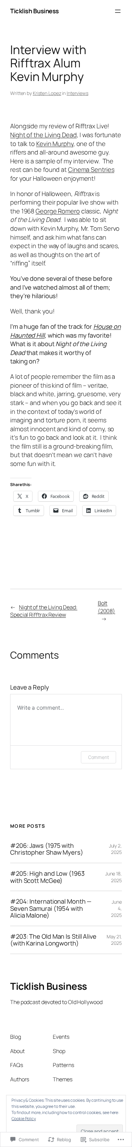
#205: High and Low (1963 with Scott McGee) (47, 877)
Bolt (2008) (106, 607)
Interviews (77, 93)
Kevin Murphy (54, 144)
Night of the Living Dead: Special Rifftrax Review (43, 611)
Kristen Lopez (47, 93)
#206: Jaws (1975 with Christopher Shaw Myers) (46, 849)
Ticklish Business (34, 11)
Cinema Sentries (91, 169)
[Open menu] (118, 11)
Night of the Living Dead (43, 135)
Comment (98, 757)
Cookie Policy (24, 1118)
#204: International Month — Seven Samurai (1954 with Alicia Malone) (50, 908)
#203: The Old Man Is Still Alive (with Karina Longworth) (53, 940)
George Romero (58, 211)
